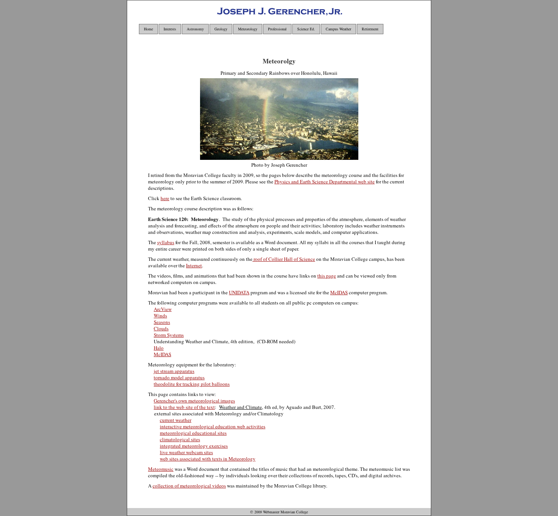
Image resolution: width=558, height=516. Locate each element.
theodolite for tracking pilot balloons (192, 383)
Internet (194, 265)
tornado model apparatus (179, 377)
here (165, 198)
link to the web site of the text (184, 407)
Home (148, 29)
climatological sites (180, 439)
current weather (175, 420)
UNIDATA (239, 292)
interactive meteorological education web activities (212, 426)
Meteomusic (160, 469)
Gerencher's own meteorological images (194, 400)
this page (326, 275)
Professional (277, 29)
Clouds (161, 328)
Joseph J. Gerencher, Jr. (271, 13)
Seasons (162, 322)
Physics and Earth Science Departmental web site (324, 181)
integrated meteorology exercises (194, 445)
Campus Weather (338, 29)
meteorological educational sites (193, 432)
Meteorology (247, 29)
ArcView (163, 309)
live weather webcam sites (186, 452)
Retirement (370, 29)
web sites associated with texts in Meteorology (207, 458)
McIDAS (339, 292)
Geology (220, 29)
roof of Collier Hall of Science (283, 259)
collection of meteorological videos (189, 485)
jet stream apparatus (174, 371)
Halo (159, 347)
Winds (160, 315)
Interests (170, 29)
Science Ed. (306, 29)
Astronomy (195, 29)
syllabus (165, 242)
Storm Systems (169, 334)
